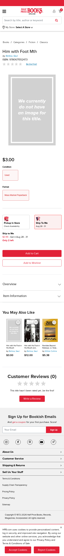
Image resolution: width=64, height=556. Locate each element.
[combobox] (32, 20)
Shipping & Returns (13, 465)
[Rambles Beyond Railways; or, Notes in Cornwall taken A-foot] (50, 330)
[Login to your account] (53, 11)
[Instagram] (6, 442)
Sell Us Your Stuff (12, 472)
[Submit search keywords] (57, 20)
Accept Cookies (18, 550)
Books (6, 42)
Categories (18, 42)
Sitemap (6, 504)
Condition (6, 167)
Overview (9, 284)
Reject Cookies (46, 550)
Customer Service (13, 458)
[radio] (16, 222)
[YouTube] (41, 442)
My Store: (10, 27)
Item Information (15, 296)
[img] (12, 64)
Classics (44, 42)
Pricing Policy (8, 491)
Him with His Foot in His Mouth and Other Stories (32, 347)
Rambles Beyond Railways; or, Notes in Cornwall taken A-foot (49, 347)
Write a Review (32, 398)
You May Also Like (18, 312)
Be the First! (31, 64)
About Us (7, 452)
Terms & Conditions (11, 478)
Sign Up (53, 430)
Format (5, 187)
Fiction (32, 42)
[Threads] (29, 442)
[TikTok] (53, 442)
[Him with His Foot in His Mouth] (14, 330)
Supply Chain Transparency (14, 485)
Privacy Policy (8, 498)
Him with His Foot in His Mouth (14, 347)
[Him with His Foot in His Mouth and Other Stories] (32, 330)
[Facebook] (18, 442)
